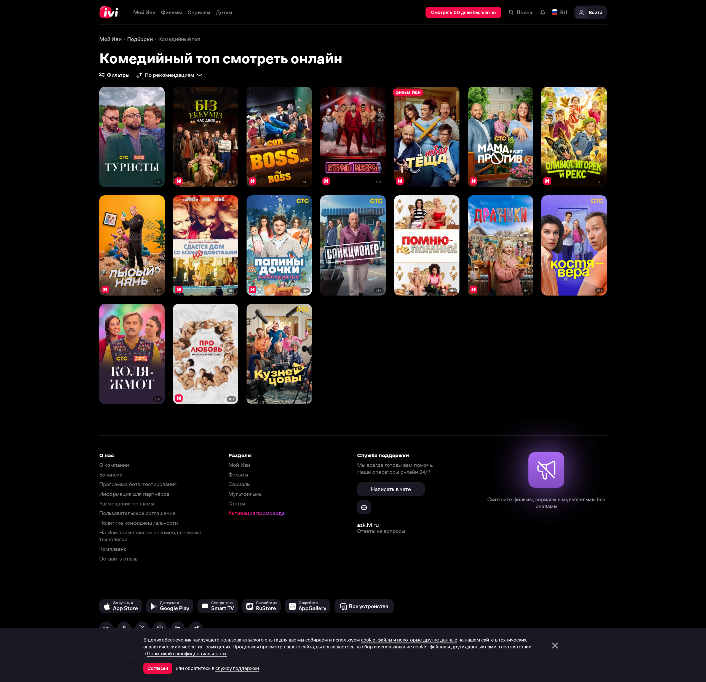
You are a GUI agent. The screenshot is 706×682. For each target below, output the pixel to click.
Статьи (236, 504)
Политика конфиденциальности (138, 523)
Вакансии (111, 475)
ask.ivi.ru (368, 525)
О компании (114, 465)
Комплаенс (113, 549)
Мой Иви (239, 465)
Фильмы (238, 475)
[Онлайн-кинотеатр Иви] (110, 12)
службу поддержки (237, 668)
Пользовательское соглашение (137, 513)
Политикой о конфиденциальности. (187, 653)
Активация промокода (256, 513)
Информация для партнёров (134, 494)
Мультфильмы (245, 494)
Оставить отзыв (118, 559)
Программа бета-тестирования (138, 484)
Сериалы (239, 484)
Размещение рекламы (126, 504)
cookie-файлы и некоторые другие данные (409, 640)
